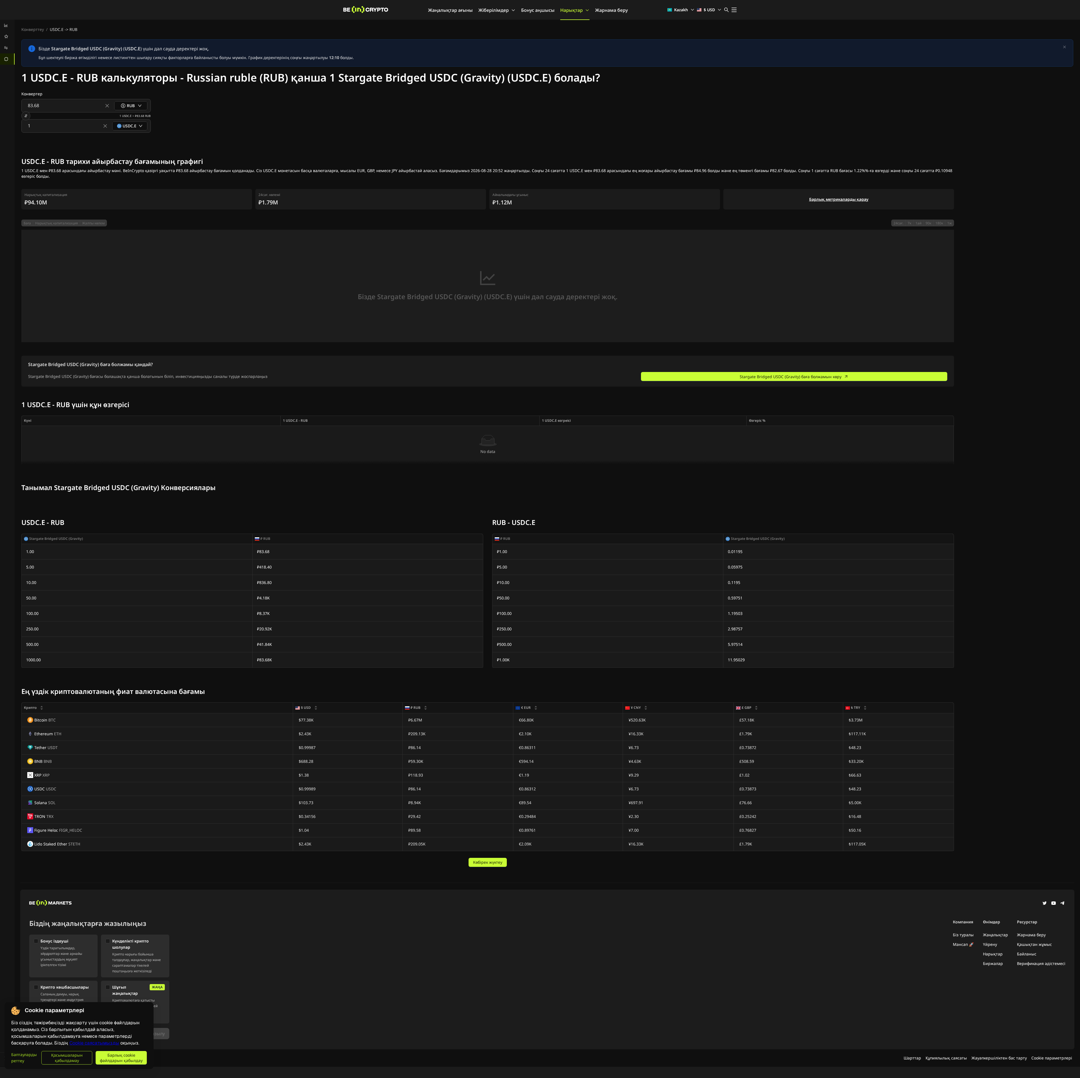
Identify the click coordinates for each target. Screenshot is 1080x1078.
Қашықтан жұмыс (1034, 944)
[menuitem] (7, 25)
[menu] (7, 42)
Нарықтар (571, 10)
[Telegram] (1062, 903)
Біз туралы (963, 934)
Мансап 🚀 (963, 944)
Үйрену (990, 944)
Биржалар (993, 963)
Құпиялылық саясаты (946, 1058)
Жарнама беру (611, 10)
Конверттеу (32, 29)
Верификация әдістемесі (1041, 963)
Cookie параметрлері (1051, 1058)
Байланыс (1026, 954)
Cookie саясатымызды (94, 1043)
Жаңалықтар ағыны (450, 10)
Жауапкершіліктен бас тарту (999, 1058)
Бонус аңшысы (538, 10)
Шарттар (912, 1058)
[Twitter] (1044, 903)
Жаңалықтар (995, 934)
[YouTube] (1053, 903)
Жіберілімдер (493, 10)
